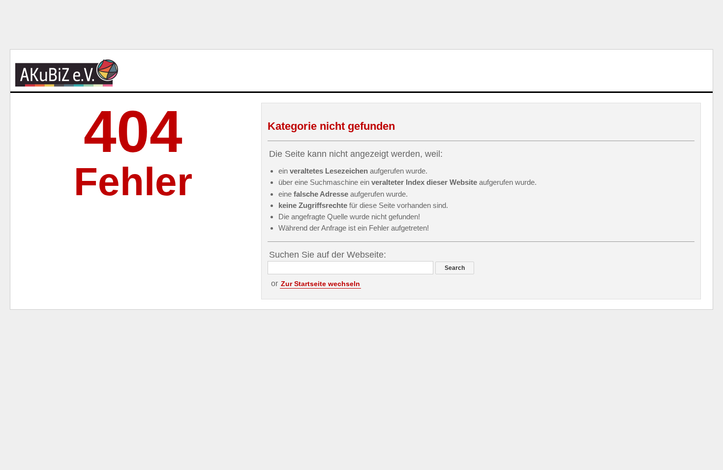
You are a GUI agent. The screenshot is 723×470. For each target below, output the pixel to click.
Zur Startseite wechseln (320, 284)
